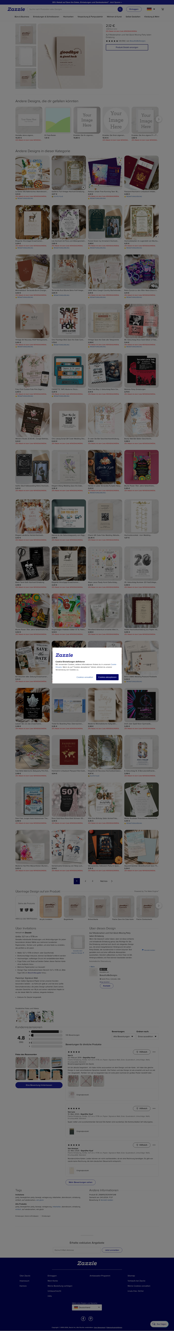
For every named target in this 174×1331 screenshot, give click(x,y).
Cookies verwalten (85, 677)
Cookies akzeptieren (107, 677)
